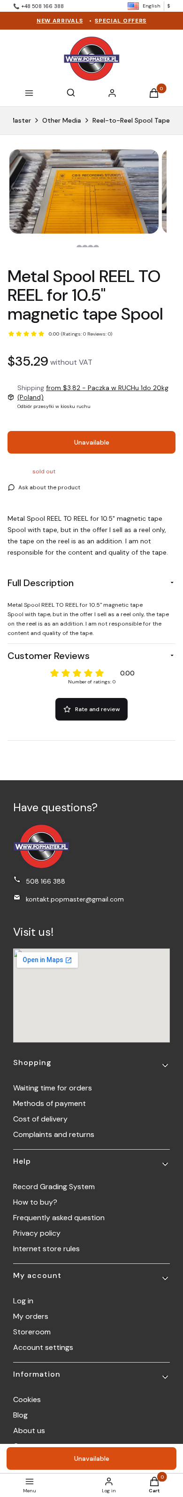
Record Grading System (54, 1186)
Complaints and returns (53, 1134)
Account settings (43, 1347)
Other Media (61, 120)
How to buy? (35, 1202)
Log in (23, 1301)
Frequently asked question (59, 1218)
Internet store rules (46, 1249)
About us (29, 1430)
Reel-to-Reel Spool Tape (131, 120)
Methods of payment (49, 1103)
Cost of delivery (40, 1119)
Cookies (27, 1399)
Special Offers (120, 20)
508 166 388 (45, 881)
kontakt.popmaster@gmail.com (75, 899)
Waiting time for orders (52, 1088)
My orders (30, 1316)
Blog (20, 1415)
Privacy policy (37, 1233)
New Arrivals (60, 20)
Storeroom (32, 1332)
